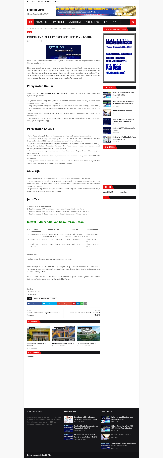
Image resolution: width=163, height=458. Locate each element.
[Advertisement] (121, 166)
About (28, 2)
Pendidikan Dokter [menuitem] (92, 22)
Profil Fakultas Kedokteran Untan (86, 343)
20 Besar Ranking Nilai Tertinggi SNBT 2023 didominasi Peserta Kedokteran (123, 102)
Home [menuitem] (30, 22)
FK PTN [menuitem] (106, 22)
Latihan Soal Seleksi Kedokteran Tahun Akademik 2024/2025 (123, 94)
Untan (34, 28)
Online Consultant (34, 41)
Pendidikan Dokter (35, 9)
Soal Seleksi (56, 2)
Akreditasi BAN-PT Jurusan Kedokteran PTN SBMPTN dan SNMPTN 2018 (123, 120)
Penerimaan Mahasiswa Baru (41, 299)
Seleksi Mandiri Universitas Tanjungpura (55, 93)
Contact (34, 2)
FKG (39, 2)
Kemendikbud (123, 192)
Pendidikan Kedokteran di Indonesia (122, 110)
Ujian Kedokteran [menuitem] (75, 22)
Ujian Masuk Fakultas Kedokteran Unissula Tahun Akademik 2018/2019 (86, 427)
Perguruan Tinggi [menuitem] (42, 22)
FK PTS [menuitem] (115, 22)
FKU (42, 2)
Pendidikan (48, 2)
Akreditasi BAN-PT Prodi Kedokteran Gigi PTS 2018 (124, 129)
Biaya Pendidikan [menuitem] (58, 22)
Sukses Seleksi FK (108, 192)
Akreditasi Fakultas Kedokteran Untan (63, 343)
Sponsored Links (109, 147)
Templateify (36, 455)
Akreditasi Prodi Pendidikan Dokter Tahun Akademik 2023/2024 (124, 138)
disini (43, 271)
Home (29, 28)
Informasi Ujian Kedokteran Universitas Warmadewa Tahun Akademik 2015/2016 (85, 436)
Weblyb (50, 455)
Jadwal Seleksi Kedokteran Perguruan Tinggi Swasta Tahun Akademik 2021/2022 (86, 418)
